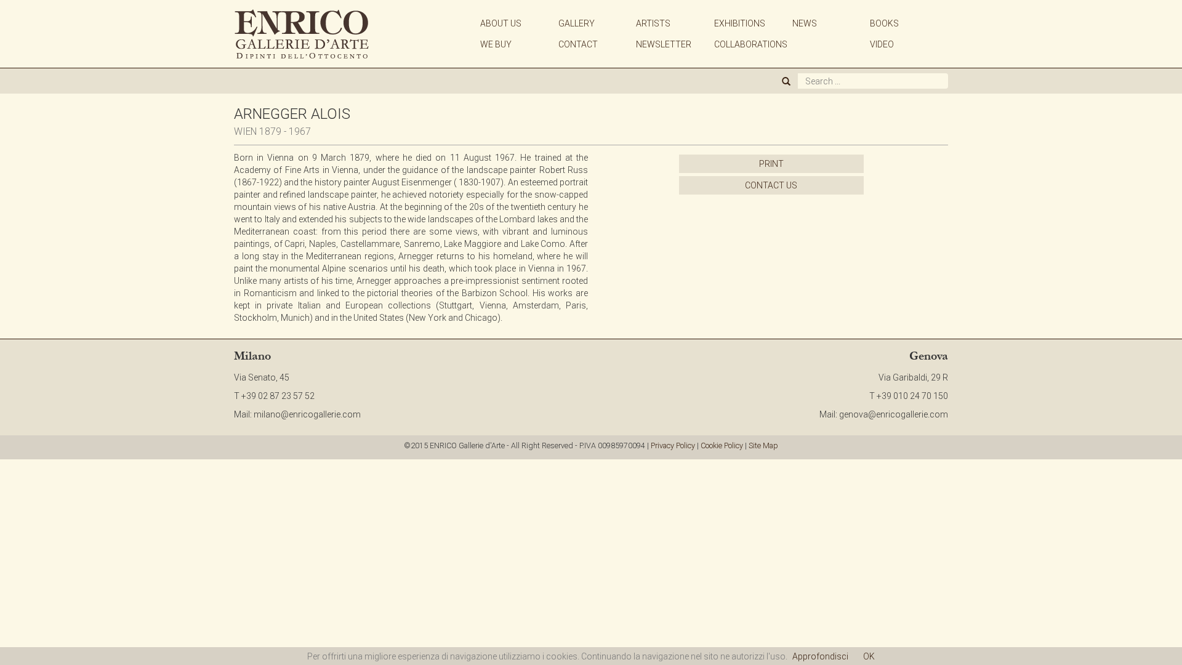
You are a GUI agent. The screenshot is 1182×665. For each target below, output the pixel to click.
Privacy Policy (673, 445)
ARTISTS (653, 23)
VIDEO (882, 44)
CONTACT (578, 44)
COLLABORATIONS (750, 44)
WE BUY (496, 44)
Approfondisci (820, 656)
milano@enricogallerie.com (307, 414)
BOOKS (884, 23)
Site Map (763, 445)
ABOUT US (500, 23)
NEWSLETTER (663, 44)
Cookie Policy (722, 445)
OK (869, 656)
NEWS (804, 23)
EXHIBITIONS (739, 23)
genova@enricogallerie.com (893, 414)
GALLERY (576, 23)
